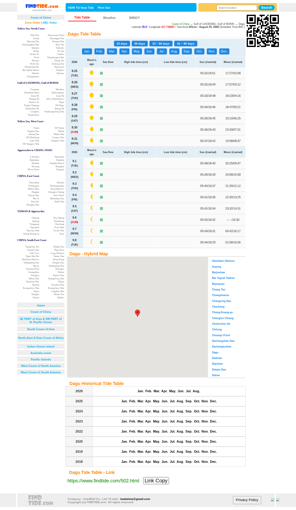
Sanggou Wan (57, 140)
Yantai (36, 128)
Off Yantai (59, 128)
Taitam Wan (58, 256)
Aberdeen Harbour (30, 259)
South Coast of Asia (41, 329)
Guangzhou (33, 272)
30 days (139, 43)
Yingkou (60, 70)
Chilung (35, 218)
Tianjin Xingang (31, 105)
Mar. (112, 51)
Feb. (99, 51)
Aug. (174, 51)
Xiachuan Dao (32, 281)
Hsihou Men (33, 189)
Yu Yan (60, 51)
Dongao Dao (58, 262)
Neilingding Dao (56, 266)
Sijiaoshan (59, 156)
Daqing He (34, 99)
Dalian (36, 51)
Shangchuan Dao (56, 278)
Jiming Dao (34, 134)
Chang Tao (59, 60)
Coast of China (41, 311)
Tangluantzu (33, 115)
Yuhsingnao (33, 186)
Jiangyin (60, 169)
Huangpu (60, 269)
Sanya (36, 291)
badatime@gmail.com (135, 499)
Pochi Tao (34, 64)
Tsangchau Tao (32, 246)
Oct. (199, 51)
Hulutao (35, 60)
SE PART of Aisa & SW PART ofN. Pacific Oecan (41, 320)
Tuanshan (34, 89)
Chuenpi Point (32, 269)
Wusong (35, 166)
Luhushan (34, 156)
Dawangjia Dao (57, 38)
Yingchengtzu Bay (55, 57)
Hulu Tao (60, 44)
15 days (122, 43)
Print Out (104, 7)
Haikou (60, 297)
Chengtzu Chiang (56, 192)
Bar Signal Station (31, 70)
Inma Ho (35, 96)
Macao (36, 266)
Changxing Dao (32, 67)
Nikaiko (35, 73)
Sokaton (35, 48)
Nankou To (34, 102)
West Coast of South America (41, 372)
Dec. (224, 51)
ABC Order (49, 22)
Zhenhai (60, 182)
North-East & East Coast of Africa (41, 337)
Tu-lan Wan (58, 230)
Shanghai (60, 166)
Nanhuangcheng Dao (54, 111)
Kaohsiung (59, 221)
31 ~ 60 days (161, 43)
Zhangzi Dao (58, 41)
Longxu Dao (58, 137)
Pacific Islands (41, 359)
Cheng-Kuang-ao (31, 234)
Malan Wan (59, 134)
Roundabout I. (57, 189)
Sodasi (36, 38)
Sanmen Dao (33, 250)
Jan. (87, 51)
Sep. (186, 51)
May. (137, 51)
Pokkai (61, 272)
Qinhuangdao (58, 92)
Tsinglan (35, 294)
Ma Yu (36, 198)
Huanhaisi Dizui (31, 92)
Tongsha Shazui (57, 163)
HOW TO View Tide (81, 7)
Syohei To (34, 54)
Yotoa (36, 57)
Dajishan (60, 160)
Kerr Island (59, 195)
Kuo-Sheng (59, 218)
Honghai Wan (33, 204)
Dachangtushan (57, 186)
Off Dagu (59, 105)
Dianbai (35, 285)
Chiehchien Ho (32, 108)
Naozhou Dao (57, 285)
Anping (35, 221)
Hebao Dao (34, 278)
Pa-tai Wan (59, 227)
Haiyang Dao (33, 41)
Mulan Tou (59, 294)
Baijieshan (34, 160)
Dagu (61, 102)
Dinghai (35, 192)
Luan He (60, 96)
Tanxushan (34, 182)
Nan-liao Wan (33, 230)
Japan (41, 305)
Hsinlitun (60, 89)
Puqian (36, 297)
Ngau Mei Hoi (32, 256)
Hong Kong (58, 259)
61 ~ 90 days (185, 43)
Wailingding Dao (31, 262)
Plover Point (33, 169)
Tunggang (34, 224)
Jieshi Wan (59, 201)
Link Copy (156, 481)
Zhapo (61, 281)
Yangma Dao (33, 131)
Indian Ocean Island (41, 346)
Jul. (161, 51)
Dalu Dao (34, 35)
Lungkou (35, 111)
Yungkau (35, 275)
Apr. (124, 51)
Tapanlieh (34, 227)
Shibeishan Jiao (57, 198)
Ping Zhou (59, 250)
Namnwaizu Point (56, 35)
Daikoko (60, 48)
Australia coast (40, 353)
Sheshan (35, 163)
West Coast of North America (41, 365)
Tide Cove (34, 253)
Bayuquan (59, 67)
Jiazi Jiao (35, 201)
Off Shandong (32, 137)
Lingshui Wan (57, 291)
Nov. (212, 51)
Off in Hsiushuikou (55, 99)
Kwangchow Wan (31, 288)
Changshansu (33, 76)
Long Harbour (57, 253)
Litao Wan (34, 140)
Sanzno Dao (58, 275)
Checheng (59, 224)
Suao (62, 234)
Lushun (60, 54)
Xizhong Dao (58, 64)
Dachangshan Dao (30, 44)
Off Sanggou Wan (31, 144)
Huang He (59, 108)
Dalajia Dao (58, 246)
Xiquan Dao (33, 195)
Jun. (149, 51)
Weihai (61, 131)
